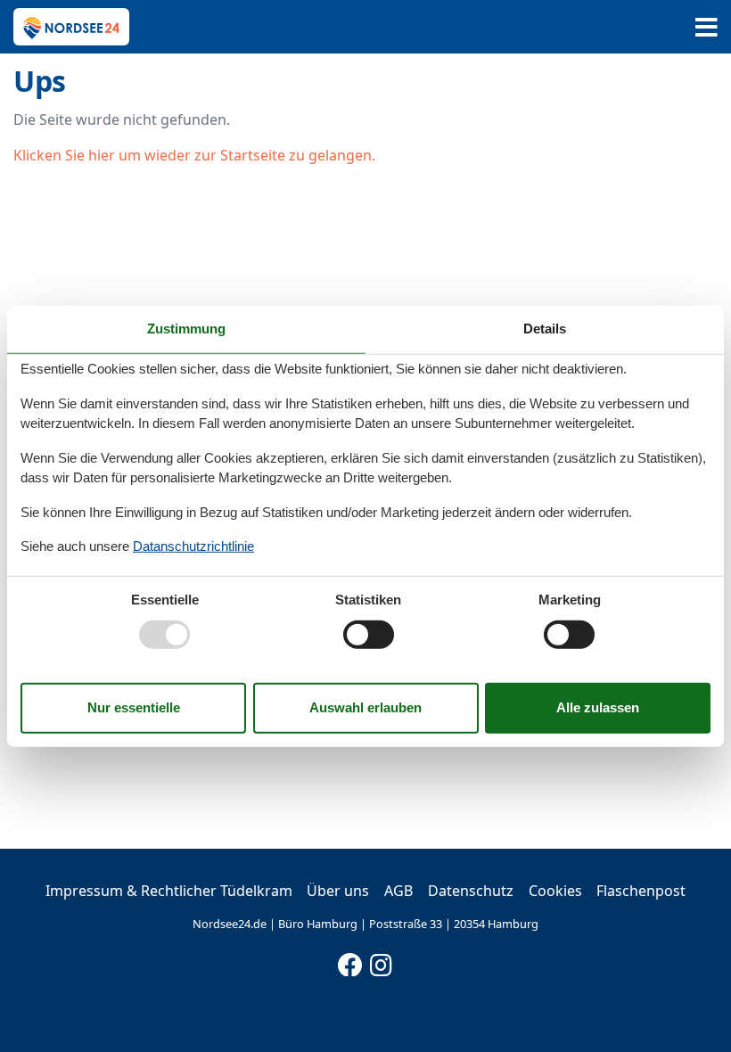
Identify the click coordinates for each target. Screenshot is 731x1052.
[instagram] (381, 961)
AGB (398, 890)
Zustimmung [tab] (186, 328)
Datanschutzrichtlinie (193, 546)
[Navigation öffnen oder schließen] (706, 27)
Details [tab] (544, 328)
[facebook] (350, 961)
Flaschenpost (641, 890)
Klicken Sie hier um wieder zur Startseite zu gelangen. (194, 155)
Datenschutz (470, 890)
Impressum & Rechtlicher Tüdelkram (168, 890)
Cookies (555, 890)
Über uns (338, 890)
